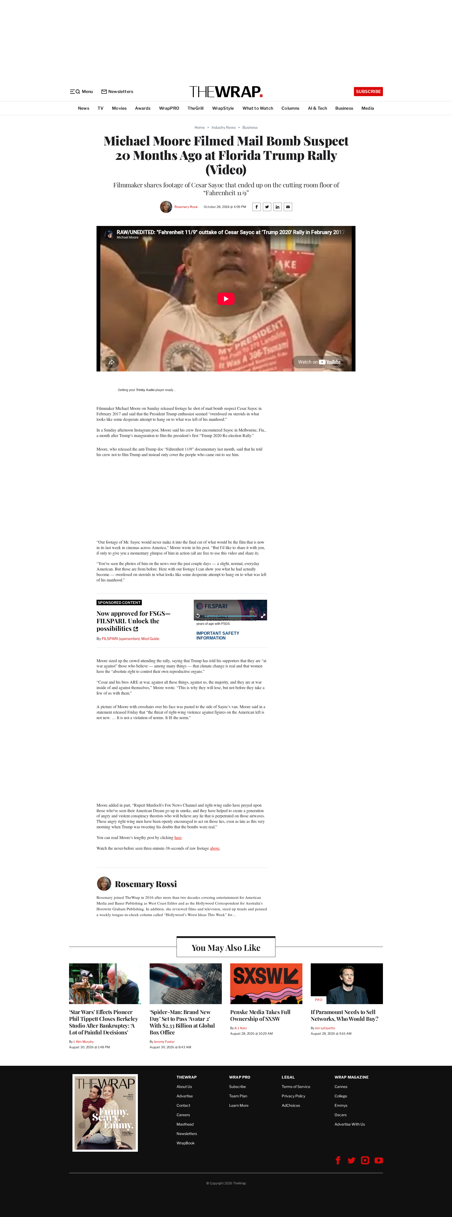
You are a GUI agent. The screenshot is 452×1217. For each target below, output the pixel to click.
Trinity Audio (145, 390)
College (341, 1096)
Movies (119, 108)
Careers (183, 1115)
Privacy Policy (293, 1096)
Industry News (224, 127)
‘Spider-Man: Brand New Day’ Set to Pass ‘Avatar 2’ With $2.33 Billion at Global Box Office (182, 1021)
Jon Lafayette (325, 1028)
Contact (183, 1105)
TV (101, 108)
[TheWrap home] (226, 91)
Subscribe (368, 91)
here (178, 837)
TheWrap (187, 1077)
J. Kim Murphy (83, 1042)
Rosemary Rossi (185, 207)
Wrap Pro (240, 1077)
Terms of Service (296, 1086)
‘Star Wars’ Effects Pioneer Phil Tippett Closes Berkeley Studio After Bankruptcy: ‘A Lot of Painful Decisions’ (103, 1021)
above (214, 848)
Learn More (238, 1105)
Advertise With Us (350, 1124)
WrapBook (186, 1143)
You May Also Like (226, 947)
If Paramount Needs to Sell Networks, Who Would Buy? (344, 1015)
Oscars (341, 1115)
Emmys (341, 1105)
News (83, 108)
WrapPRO (169, 108)
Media (367, 108)
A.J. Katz (240, 1028)
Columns (290, 108)
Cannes (341, 1086)
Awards (142, 108)
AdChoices (291, 1105)
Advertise (185, 1096)
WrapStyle (223, 108)
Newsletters (120, 91)
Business (344, 108)
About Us (184, 1086)
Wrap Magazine (352, 1077)
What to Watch (257, 108)
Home (200, 127)
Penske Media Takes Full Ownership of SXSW (260, 1015)
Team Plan (238, 1096)
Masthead (185, 1124)
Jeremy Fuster (164, 1042)
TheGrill (196, 108)
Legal (288, 1077)
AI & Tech (317, 108)
